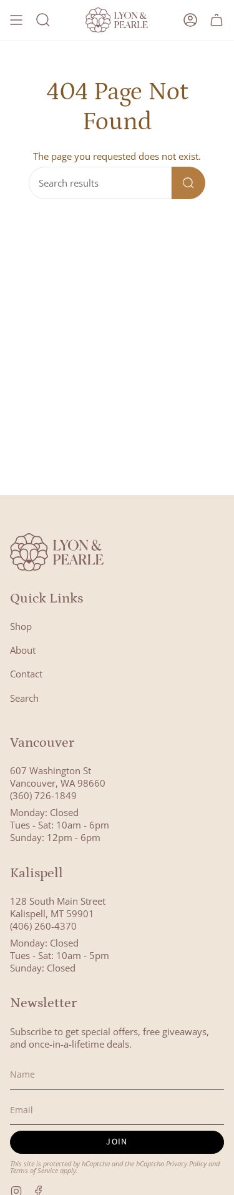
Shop (21, 626)
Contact (26, 673)
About (23, 650)
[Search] (188, 183)
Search (24, 698)
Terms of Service (34, 1170)
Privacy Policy (186, 1163)
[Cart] (216, 20)
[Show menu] (16, 20)
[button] (43, 20)
